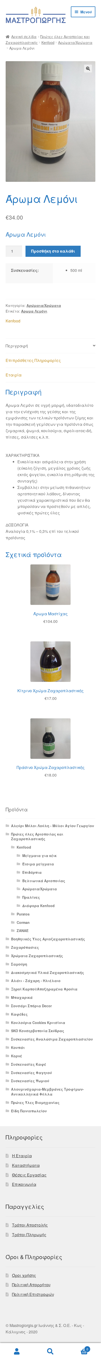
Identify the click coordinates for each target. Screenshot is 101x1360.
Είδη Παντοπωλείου (29, 1110)
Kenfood (47, 42)
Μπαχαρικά (22, 997)
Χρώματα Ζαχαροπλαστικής (37, 955)
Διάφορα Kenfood (38, 905)
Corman (23, 922)
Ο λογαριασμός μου (17, 1351)
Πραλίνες (31, 897)
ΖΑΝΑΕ (22, 930)
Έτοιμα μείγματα (38, 863)
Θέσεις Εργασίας (29, 1175)
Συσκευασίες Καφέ (28, 1064)
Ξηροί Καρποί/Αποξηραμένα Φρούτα (44, 989)
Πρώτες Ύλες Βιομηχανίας (35, 1102)
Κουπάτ (18, 1047)
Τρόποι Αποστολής (30, 1225)
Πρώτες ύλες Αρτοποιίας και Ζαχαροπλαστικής (37, 836)
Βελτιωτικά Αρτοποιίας (43, 880)
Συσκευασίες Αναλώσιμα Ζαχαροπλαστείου (52, 1039)
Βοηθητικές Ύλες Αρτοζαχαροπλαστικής (48, 938)
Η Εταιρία (22, 1155)
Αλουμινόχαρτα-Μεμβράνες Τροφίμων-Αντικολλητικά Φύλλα (47, 1092)
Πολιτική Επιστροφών (33, 1294)
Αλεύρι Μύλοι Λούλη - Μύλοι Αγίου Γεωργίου (52, 825)
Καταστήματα (26, 1165)
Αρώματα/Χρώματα (75, 42)
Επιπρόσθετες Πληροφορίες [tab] (33, 360)
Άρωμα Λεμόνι (34, 311)
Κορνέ (16, 1055)
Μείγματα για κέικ (39, 855)
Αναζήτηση (50, 1351)
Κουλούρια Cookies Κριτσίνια (38, 1022)
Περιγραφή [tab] (17, 346)
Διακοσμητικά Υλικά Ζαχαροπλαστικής (47, 972)
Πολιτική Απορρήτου (31, 1284)
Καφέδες (19, 1014)
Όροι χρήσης (24, 1275)
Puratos (23, 914)
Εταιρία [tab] (14, 375)
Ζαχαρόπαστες (25, 947)
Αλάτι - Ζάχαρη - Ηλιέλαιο (36, 980)
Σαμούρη (19, 964)
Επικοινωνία (24, 1184)
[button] (88, 69)
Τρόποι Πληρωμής (29, 1234)
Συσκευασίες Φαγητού (31, 1072)
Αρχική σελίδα (24, 36)
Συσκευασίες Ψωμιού (30, 1080)
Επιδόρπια (32, 872)
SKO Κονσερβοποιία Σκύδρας (37, 1030)
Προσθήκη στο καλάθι (53, 251)
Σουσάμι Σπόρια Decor (31, 1005)
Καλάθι (77, 1347)
